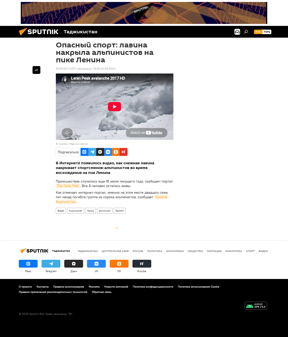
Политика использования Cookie (198, 286)
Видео (61, 210)
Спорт (250, 251)
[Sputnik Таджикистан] (40, 36)
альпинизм (105, 210)
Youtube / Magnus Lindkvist (73, 143)
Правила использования (68, 286)
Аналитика (234, 251)
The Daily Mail (68, 185)
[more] (36, 70)
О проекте (25, 286)
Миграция (214, 251)
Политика (154, 251)
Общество (195, 251)
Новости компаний (116, 286)
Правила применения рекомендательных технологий (53, 292)
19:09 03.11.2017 (66, 68)
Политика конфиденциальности (153, 286)
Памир (90, 210)
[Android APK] (256, 306)
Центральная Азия (115, 251)
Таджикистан (88, 251)
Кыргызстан (75, 210)
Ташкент (119, 210)
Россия (138, 251)
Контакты (43, 286)
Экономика (175, 251)
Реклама (94, 286)
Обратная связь (101, 292)
